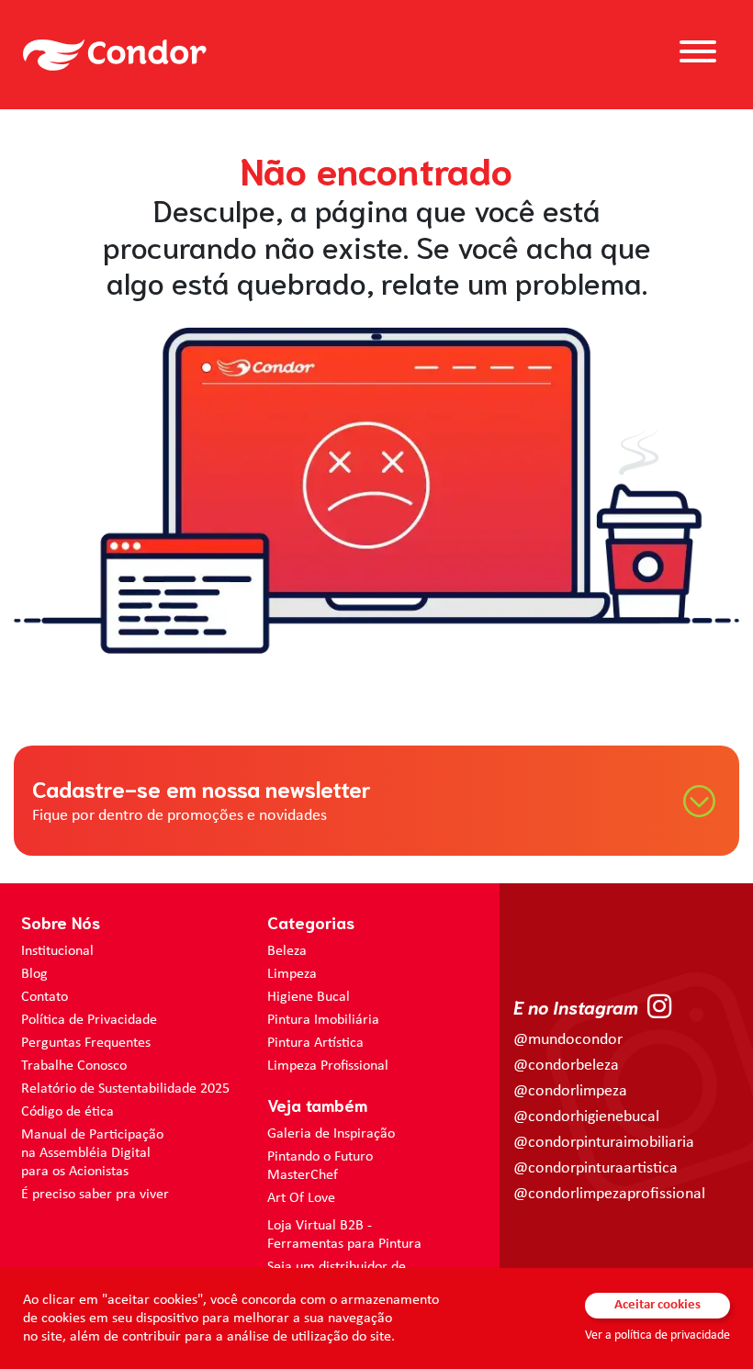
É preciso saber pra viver (95, 1194)
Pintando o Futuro (320, 1157)
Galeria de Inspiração (331, 1134)
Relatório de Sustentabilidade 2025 (125, 1089)
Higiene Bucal (308, 997)
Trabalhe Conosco (74, 1066)
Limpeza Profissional (327, 1066)
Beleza (287, 951)
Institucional (57, 951)
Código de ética (67, 1112)
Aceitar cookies (657, 1305)
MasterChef (302, 1175)
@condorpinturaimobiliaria (603, 1142)
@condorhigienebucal (586, 1117)
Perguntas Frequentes (86, 1043)
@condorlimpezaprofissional (609, 1194)
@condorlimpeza (570, 1091)
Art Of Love (301, 1198)
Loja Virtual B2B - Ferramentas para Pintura (344, 1234)
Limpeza (292, 974)
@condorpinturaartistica (595, 1168)
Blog (34, 974)
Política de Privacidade (89, 1020)
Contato (44, 997)
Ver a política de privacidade (657, 1335)
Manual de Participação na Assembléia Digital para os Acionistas (92, 1153)
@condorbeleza (566, 1065)
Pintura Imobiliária (323, 1020)
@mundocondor (568, 1040)
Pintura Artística (315, 1043)
